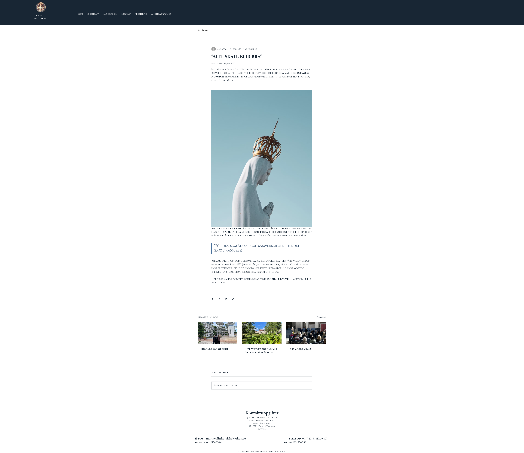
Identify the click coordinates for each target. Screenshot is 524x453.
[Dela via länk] (232, 298)
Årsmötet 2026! (300, 349)
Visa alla (321, 317)
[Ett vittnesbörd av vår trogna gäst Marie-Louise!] (262, 333)
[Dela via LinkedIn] (226, 298)
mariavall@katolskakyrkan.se (226, 438)
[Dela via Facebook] (212, 298)
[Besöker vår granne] (217, 333)
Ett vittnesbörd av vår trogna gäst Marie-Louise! (261, 351)
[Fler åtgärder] (310, 49)
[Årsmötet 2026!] (306, 333)
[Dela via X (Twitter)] (219, 298)
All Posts (203, 30)
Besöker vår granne (214, 349)
